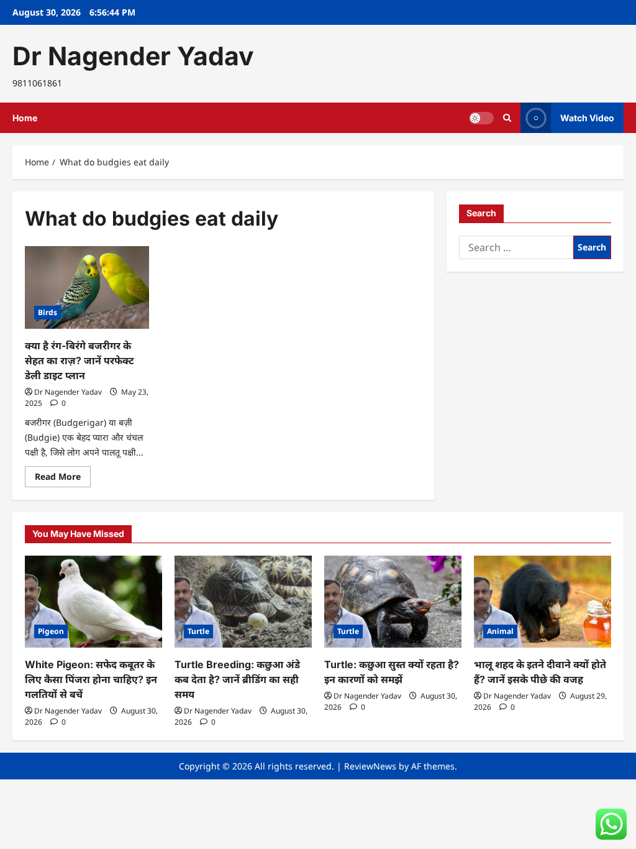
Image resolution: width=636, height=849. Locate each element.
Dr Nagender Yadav (133, 55)
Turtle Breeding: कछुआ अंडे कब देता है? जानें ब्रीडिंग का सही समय (237, 679)
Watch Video (587, 117)
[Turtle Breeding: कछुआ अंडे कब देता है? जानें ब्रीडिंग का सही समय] (243, 601)
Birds (47, 312)
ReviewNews (370, 766)
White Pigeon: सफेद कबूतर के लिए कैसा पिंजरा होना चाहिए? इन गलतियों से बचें (91, 679)
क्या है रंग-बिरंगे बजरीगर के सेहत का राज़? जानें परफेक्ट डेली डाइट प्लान (79, 360)
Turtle (198, 631)
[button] (507, 118)
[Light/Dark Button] (481, 118)
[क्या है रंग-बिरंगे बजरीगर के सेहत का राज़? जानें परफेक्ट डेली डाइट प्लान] (87, 287)
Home (24, 117)
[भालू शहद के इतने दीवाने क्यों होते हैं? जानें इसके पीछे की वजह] (542, 601)
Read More (63, 478)
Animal (500, 631)
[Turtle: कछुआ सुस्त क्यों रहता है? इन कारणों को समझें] (392, 601)
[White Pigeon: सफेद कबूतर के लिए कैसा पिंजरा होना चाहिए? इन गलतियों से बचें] (93, 601)
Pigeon (51, 631)
